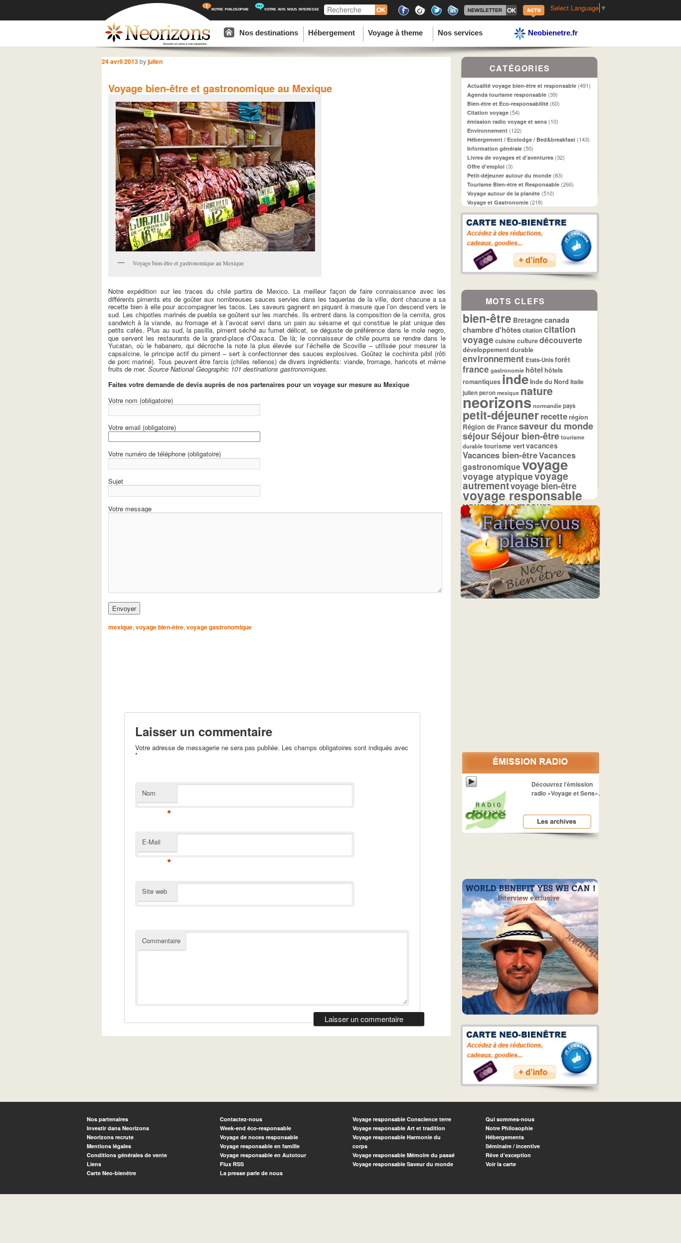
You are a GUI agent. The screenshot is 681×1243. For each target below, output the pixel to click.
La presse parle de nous (251, 1173)
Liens (94, 1164)
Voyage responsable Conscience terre (401, 1119)
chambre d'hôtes (492, 329)
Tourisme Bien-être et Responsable (513, 184)
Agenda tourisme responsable (506, 94)
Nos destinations (268, 32)
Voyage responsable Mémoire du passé (403, 1155)
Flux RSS (232, 1164)
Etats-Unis (539, 360)
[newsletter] (490, 13)
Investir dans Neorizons (118, 1128)
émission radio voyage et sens (507, 121)
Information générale (494, 148)
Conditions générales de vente (127, 1155)
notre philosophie (230, 8)
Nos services (460, 32)
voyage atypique (498, 476)
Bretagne (528, 320)
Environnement (487, 130)
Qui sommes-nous (510, 1119)
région (578, 417)
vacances (542, 445)
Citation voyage (488, 112)
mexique (120, 626)
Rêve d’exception (508, 1155)
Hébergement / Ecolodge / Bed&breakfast (521, 139)
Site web (154, 891)
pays (569, 406)
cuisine (505, 340)
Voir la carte (501, 1164)
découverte (560, 340)
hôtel (534, 370)
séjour (476, 435)
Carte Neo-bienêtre (111, 1173)
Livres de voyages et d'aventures (510, 157)
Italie (577, 381)
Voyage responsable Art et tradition (398, 1128)
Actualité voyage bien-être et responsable (521, 85)
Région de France (490, 426)
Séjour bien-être (525, 435)
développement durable (498, 349)
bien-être (487, 318)
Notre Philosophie (509, 1128)
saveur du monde (556, 425)
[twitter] (436, 13)
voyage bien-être (159, 626)
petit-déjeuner (501, 415)
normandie (547, 406)
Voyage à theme (395, 32)
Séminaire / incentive (513, 1146)
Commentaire (161, 940)
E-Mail (156, 844)
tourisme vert (504, 445)
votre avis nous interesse (291, 8)
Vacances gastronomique (519, 460)
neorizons (497, 402)
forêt (562, 359)
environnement (493, 359)
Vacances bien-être (500, 455)
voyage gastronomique (219, 626)
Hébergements (505, 1137)
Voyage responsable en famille (260, 1146)
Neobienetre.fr (552, 32)
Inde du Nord (549, 381)
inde (515, 379)
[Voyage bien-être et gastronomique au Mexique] (215, 176)
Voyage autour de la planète (503, 193)
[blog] (533, 16)
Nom (156, 795)
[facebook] (403, 13)
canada (556, 320)
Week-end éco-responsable (255, 1128)
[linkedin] (453, 13)
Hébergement (331, 32)
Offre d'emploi (486, 166)
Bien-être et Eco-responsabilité (507, 103)
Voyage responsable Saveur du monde (402, 1164)
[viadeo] (420, 13)
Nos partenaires (107, 1119)
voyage (545, 464)
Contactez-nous (241, 1119)
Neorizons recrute (110, 1137)
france (476, 369)
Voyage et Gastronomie (497, 202)
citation (532, 330)
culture (527, 340)
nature (536, 390)
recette (553, 416)
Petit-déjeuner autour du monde (509, 175)
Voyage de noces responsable (259, 1137)
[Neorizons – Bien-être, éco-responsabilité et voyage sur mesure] (157, 43)
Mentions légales (109, 1146)
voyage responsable (522, 495)
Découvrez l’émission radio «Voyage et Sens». (565, 789)
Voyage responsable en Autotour (263, 1155)
